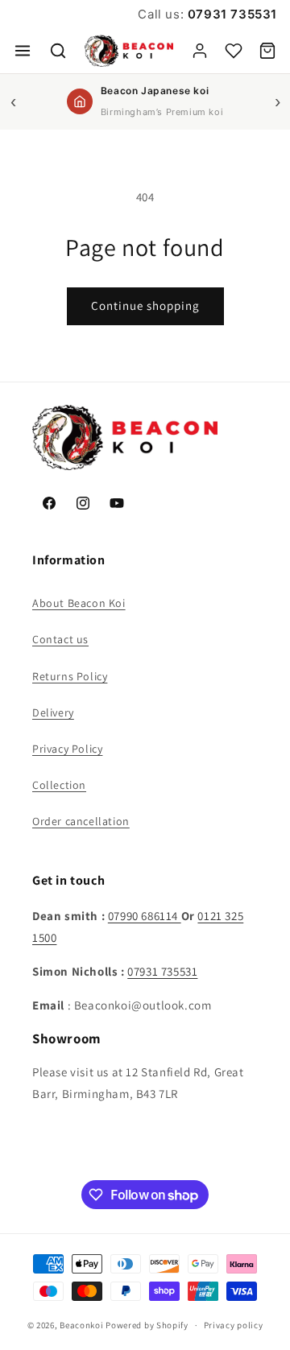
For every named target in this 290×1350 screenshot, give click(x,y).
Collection (59, 785)
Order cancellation (81, 821)
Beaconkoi (81, 1325)
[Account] (200, 51)
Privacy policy (233, 1325)
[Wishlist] (234, 51)
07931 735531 (230, 14)
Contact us (60, 639)
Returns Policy (69, 676)
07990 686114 (144, 915)
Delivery (53, 712)
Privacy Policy (67, 748)
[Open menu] (22, 51)
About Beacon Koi (79, 603)
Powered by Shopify (147, 1325)
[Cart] (267, 51)
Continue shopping (145, 305)
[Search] (58, 51)
